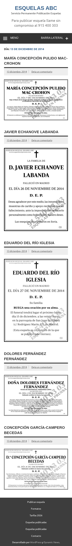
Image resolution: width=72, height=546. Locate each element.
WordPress (36, 542)
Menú (14, 37)
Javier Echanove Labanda (31, 132)
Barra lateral (52, 37)
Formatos (36, 508)
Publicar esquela (36, 502)
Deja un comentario (41, 71)
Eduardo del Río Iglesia (29, 243)
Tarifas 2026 (36, 515)
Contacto (36, 536)
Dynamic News (51, 542)
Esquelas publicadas (36, 522)
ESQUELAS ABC (36, 8)
